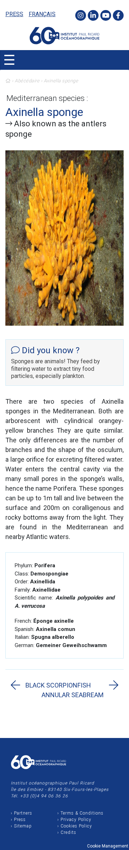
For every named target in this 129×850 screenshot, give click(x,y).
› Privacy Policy (74, 819)
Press (14, 14)
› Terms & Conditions (80, 813)
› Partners (21, 813)
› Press (18, 819)
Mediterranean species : (47, 98)
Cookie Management (107, 846)
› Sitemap (21, 826)
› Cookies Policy (74, 826)
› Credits (66, 832)
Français (42, 14)
